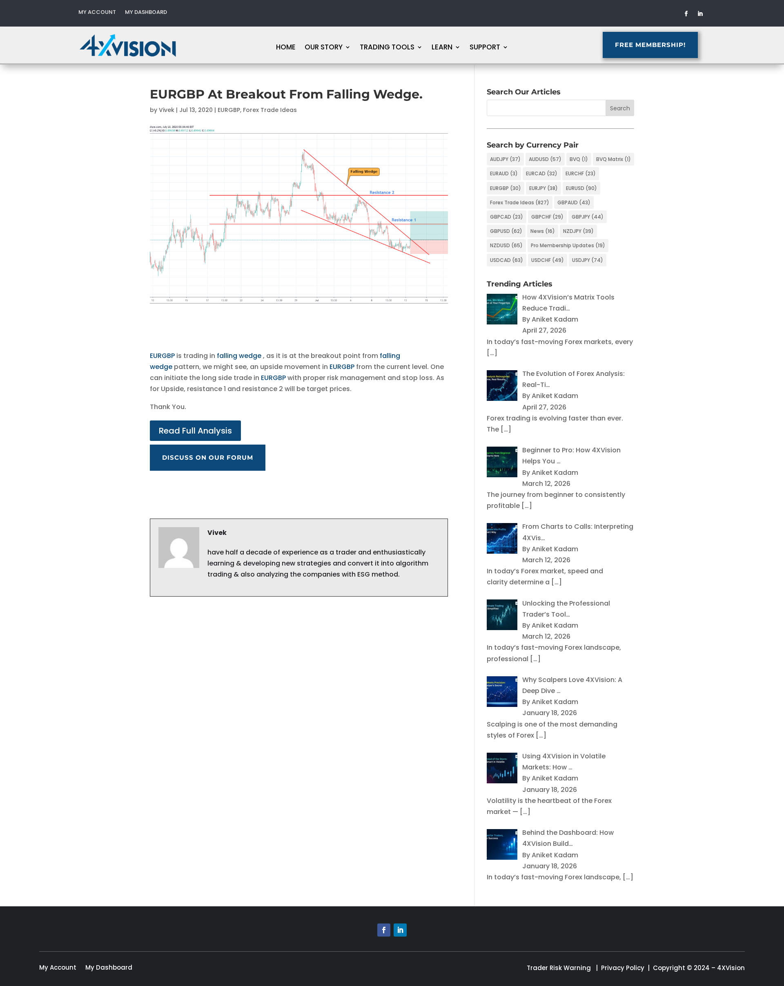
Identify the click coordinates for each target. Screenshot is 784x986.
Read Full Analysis (195, 430)
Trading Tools (387, 48)
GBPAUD (573, 202)
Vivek (166, 110)
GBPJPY (588, 216)
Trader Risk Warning (559, 968)
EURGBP (229, 110)
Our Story (324, 48)
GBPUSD (506, 231)
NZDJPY (578, 231)
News (542, 231)
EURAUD (504, 173)
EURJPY (543, 188)
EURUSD (581, 188)
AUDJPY (505, 159)
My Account (97, 12)
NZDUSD (506, 245)
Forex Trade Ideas (270, 110)
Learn (442, 48)
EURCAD (541, 173)
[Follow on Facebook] (686, 14)
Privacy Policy (622, 968)
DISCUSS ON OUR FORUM (207, 457)
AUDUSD (545, 159)
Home (286, 48)
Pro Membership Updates (568, 245)
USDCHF (547, 260)
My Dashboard (146, 12)
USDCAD (506, 260)
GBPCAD (506, 216)
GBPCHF (547, 216)
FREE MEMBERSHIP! (650, 45)
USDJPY (587, 260)
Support (485, 48)
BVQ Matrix (613, 159)
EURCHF (581, 173)
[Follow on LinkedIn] (700, 14)
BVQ (579, 159)
